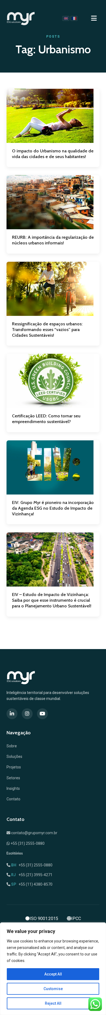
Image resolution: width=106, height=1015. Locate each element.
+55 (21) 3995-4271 (31, 875)
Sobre (12, 746)
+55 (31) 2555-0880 (27, 843)
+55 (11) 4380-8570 (31, 884)
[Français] (73, 18)
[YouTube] (42, 713)
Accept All (53, 974)
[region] (53, 968)
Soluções (14, 756)
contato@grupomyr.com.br (33, 833)
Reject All (53, 1003)
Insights (13, 788)
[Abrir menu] (93, 18)
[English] (65, 18)
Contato (13, 799)
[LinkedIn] (12, 713)
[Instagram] (27, 713)
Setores (13, 778)
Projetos (14, 767)
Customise (53, 989)
